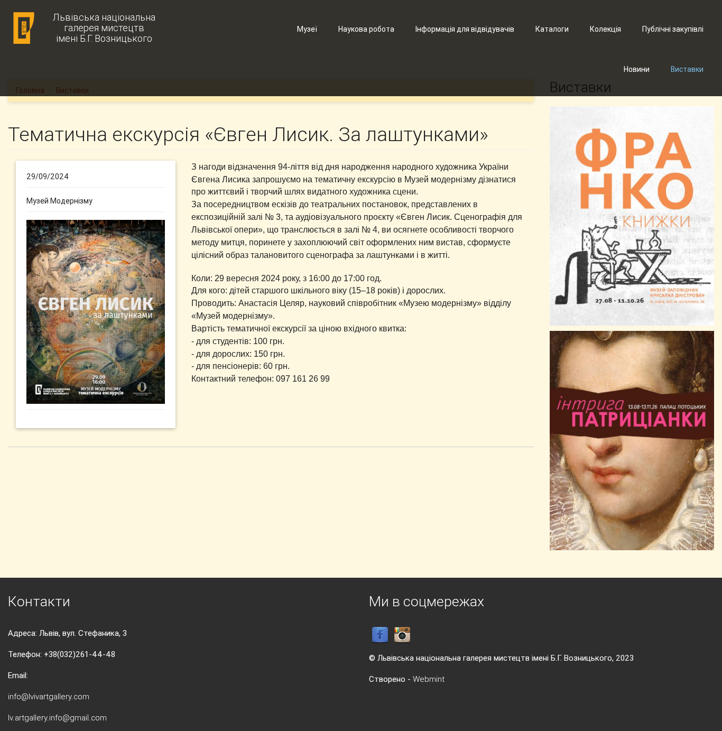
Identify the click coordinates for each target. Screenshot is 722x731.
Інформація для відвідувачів (464, 29)
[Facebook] (380, 635)
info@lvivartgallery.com (48, 696)
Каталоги (552, 29)
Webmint (429, 679)
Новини (637, 69)
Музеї (307, 29)
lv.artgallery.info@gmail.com (57, 718)
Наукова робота (366, 29)
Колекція (605, 29)
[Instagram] (402, 635)
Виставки (687, 69)
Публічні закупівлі (673, 29)
